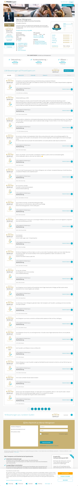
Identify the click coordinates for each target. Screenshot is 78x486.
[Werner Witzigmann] (9, 17)
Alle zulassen (65, 473)
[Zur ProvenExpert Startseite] (10, 2)
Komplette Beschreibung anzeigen (23, 30)
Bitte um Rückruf (45, 434)
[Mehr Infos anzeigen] (56, 26)
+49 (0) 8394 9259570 (22, 43)
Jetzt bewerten (9, 44)
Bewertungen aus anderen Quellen (9, 36)
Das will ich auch (64, 2)
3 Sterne (64, 26)
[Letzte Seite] (49, 409)
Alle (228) (9, 75)
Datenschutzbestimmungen (16, 480)
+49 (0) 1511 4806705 (22, 44)
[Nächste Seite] (45, 409)
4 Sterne (64, 25)
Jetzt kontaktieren (68, 5)
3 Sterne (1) (45, 75)
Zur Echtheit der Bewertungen (9, 40)
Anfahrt (19, 40)
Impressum (8, 480)
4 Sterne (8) (33, 75)
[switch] (17, 483)
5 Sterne (64, 23)
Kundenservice (55, 46)
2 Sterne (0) (57, 75)
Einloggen (71, 2)
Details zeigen (47, 483)
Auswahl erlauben (65, 476)
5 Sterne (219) (21, 75)
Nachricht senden (46, 442)
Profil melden (16, 452)
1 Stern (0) (69, 75)
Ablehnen (65, 480)
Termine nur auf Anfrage (38, 37)
